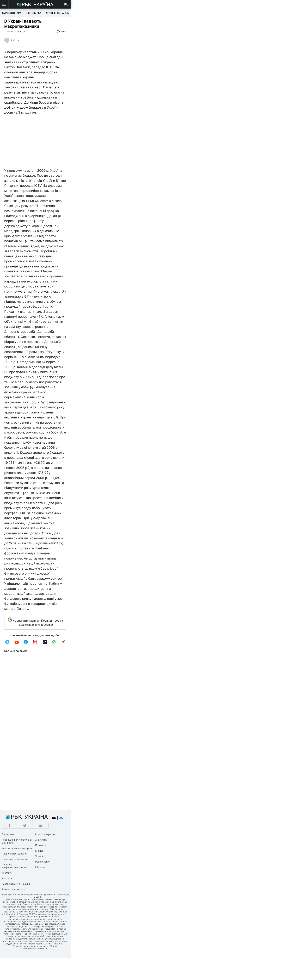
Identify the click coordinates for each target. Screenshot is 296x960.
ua (61, 818)
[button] (4, 4)
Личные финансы (57, 12)
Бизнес (39, 850)
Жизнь (39, 856)
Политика (40, 845)
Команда (7, 878)
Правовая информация (15, 859)
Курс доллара (11, 12)
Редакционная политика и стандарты (17, 841)
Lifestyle (40, 867)
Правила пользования (14, 853)
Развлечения (42, 861)
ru (54, 818)
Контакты (7, 872)
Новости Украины (45, 834)
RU (66, 4)
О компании (8, 834)
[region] (35, 142)
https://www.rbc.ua (27, 904)
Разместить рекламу (14, 889)
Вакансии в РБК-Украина (16, 883)
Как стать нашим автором (17, 848)
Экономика (33, 12)
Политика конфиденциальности (14, 866)
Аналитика (41, 839)
